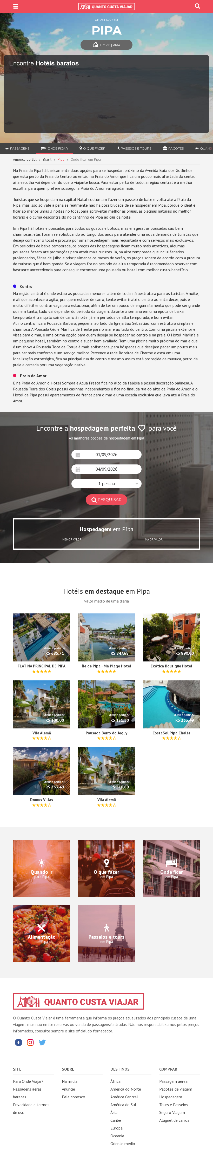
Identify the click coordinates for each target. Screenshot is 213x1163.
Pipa (61, 159)
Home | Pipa (110, 45)
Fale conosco (73, 1096)
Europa (116, 1128)
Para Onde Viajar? (28, 1081)
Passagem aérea (173, 1081)
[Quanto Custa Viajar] (106, 6)
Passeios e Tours (136, 148)
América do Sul (25, 159)
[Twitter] (42, 1042)
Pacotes (176, 148)
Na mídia (69, 1081)
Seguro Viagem (172, 1112)
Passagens (19, 148)
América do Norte (125, 1089)
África (115, 1081)
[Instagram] (30, 1042)
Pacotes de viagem (175, 1089)
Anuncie (68, 1089)
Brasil (47, 159)
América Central (124, 1096)
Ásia (113, 1112)
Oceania (117, 1135)
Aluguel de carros (174, 1120)
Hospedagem (170, 1096)
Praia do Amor (32, 375)
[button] (106, 483)
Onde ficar (58, 148)
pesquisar (110, 499)
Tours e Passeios (173, 1104)
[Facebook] (18, 1042)
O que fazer (94, 148)
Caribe (115, 1120)
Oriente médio (122, 1143)
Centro (25, 286)
